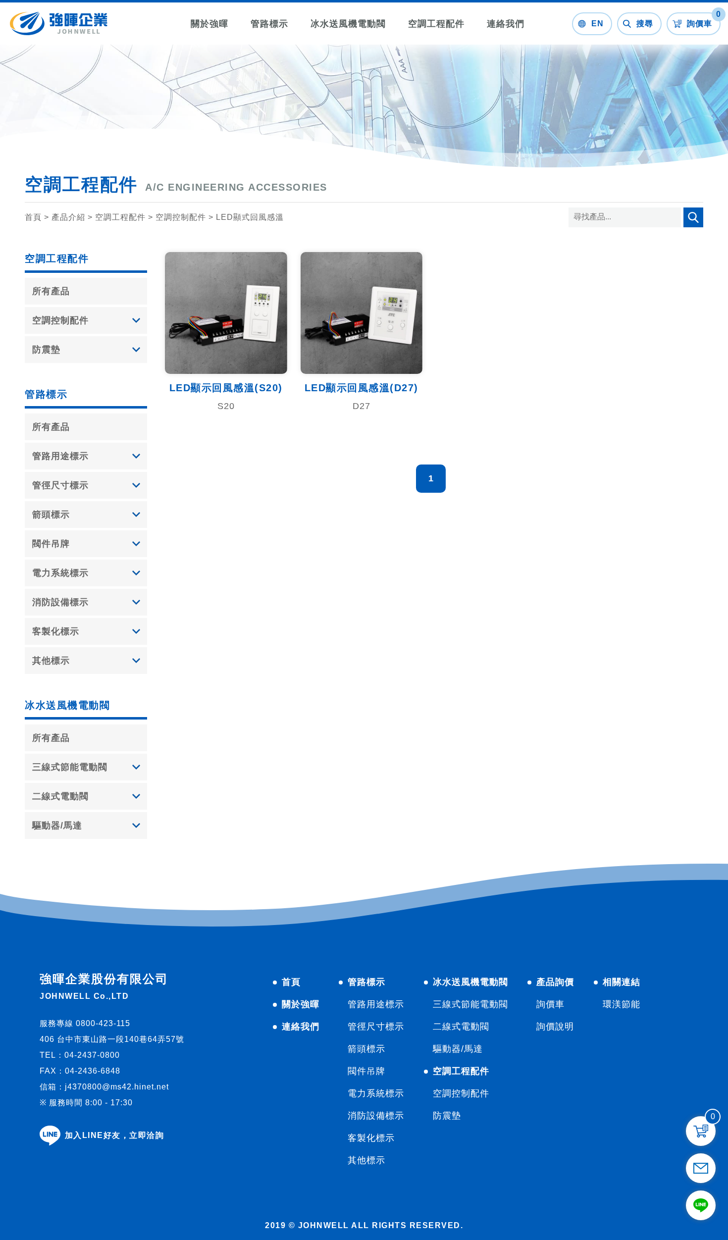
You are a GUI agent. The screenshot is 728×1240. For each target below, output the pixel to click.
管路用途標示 (60, 456)
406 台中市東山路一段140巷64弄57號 (112, 1039)
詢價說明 (555, 1027)
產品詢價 (555, 982)
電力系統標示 (60, 573)
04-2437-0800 (92, 1055)
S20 (226, 406)
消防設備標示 (60, 602)
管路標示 (269, 24)
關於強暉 (209, 24)
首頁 (33, 217)
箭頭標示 (51, 514)
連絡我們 (505, 24)
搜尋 (639, 77)
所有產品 (51, 291)
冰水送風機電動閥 (348, 24)
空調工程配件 (436, 24)
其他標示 (51, 661)
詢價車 (550, 1004)
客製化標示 (55, 631)
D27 (361, 406)
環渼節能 (621, 1004)
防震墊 (46, 350)
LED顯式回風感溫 (250, 217)
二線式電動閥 (60, 796)
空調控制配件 (181, 217)
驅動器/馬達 (57, 825)
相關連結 (621, 982)
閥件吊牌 (51, 544)
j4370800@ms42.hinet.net (117, 1087)
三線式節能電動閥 (69, 767)
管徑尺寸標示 (60, 485)
